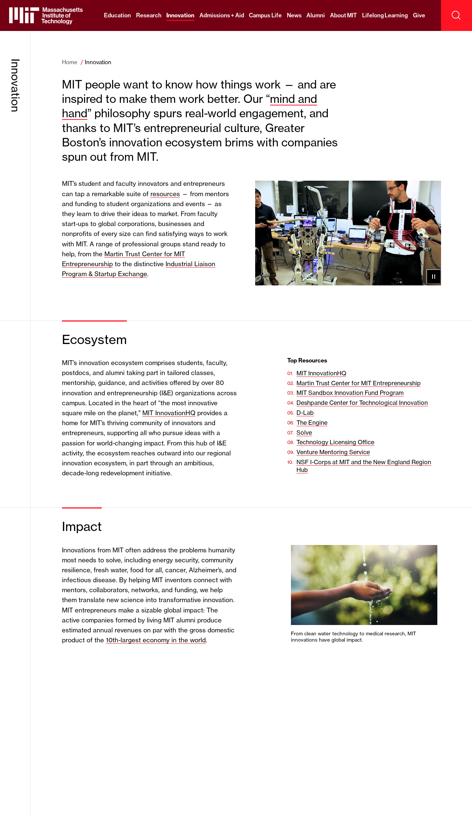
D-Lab (305, 412)
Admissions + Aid (221, 15)
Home (69, 62)
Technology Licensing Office (335, 442)
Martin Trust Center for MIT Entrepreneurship (358, 383)
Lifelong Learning (385, 15)
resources (165, 194)
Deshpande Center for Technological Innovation (362, 402)
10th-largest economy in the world (156, 640)
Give (419, 15)
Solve (304, 432)
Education (117, 15)
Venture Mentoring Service (333, 452)
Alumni (315, 15)
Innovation (180, 15)
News (294, 15)
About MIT (343, 15)
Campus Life (265, 15)
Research (149, 15)
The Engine (311, 422)
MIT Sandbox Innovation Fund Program (350, 392)
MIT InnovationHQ (168, 413)
